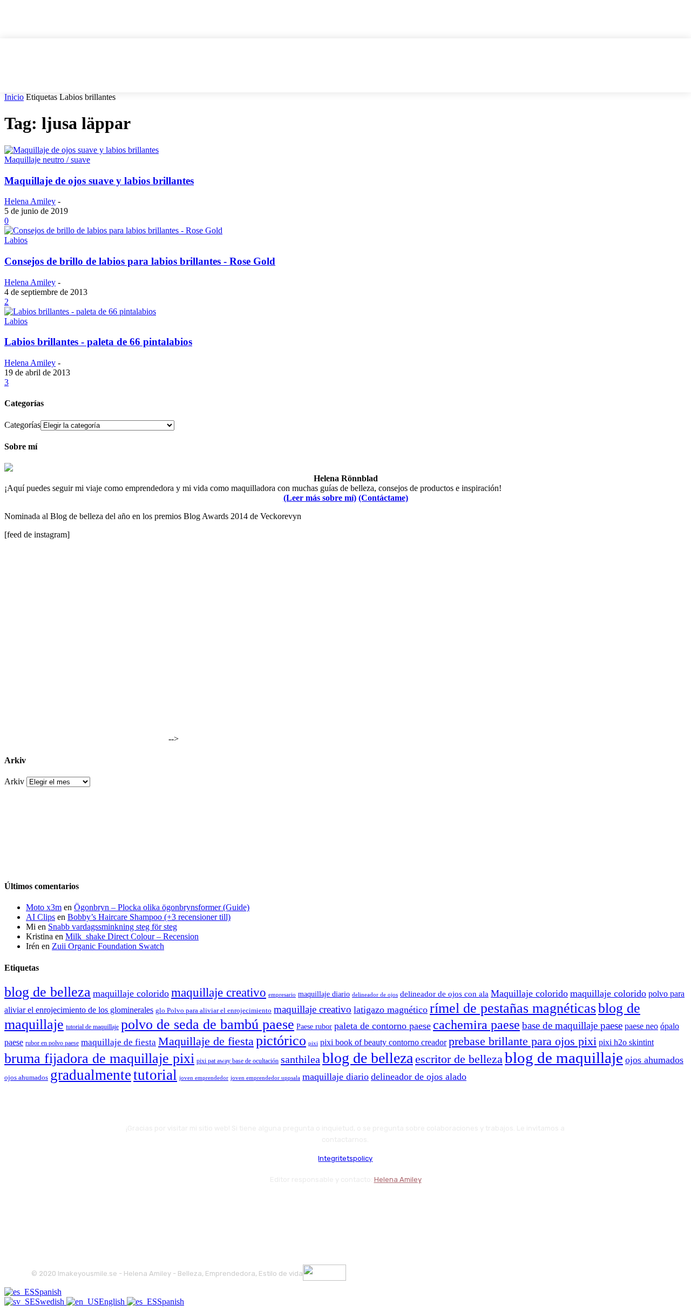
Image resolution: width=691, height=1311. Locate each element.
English (113, 1301)
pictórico (281, 1040)
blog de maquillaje (564, 1057)
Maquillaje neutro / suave (47, 159)
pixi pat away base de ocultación (238, 1061)
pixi (313, 1043)
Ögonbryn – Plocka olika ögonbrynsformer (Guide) (161, 907)
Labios (16, 240)
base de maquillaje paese (572, 1025)
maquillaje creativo (218, 992)
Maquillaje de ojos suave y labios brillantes (99, 180)
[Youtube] (156, 1206)
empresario (282, 995)
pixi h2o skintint (626, 1042)
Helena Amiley (30, 201)
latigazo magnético (391, 1009)
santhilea (300, 1059)
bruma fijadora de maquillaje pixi (99, 1058)
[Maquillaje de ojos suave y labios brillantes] (81, 149)
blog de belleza (47, 992)
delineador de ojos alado (418, 1076)
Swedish (50, 1301)
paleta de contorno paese (382, 1025)
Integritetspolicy (345, 1158)
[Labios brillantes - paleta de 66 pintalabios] (80, 311)
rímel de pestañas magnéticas (513, 1008)
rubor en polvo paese (52, 1043)
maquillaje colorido (131, 993)
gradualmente (90, 1075)
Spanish (48, 1291)
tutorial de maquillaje (92, 1027)
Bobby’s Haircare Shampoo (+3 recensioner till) (149, 917)
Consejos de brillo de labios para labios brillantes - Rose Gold (139, 261)
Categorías (22, 424)
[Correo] (99, 1206)
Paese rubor (314, 1026)
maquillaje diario (324, 994)
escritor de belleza (459, 1059)
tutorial (155, 1075)
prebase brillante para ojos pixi (523, 1041)
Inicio (14, 97)
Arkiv (14, 781)
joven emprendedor (203, 1077)
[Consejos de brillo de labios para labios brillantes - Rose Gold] (113, 230)
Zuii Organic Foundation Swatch (108, 946)
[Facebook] (41, 1206)
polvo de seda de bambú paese (207, 1024)
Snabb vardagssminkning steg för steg (112, 926)
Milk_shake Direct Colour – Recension (132, 936)
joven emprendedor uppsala (265, 1078)
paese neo (641, 1026)
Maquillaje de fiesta (206, 1041)
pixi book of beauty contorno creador (383, 1042)
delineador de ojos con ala (444, 994)
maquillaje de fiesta (118, 1042)
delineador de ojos (375, 994)
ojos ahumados (654, 1059)
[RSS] (128, 1206)
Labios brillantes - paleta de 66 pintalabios (98, 341)
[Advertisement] (85, 674)
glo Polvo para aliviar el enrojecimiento (213, 1010)
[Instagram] (70, 1206)
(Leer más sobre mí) (319, 497)
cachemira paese (476, 1025)
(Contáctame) (383, 497)
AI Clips (40, 917)
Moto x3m (44, 907)
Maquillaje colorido (529, 993)
